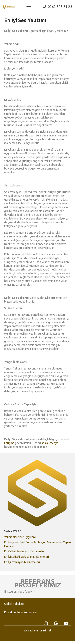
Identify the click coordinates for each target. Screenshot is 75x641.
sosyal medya (49, 443)
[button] (28, 6)
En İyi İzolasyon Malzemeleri (22, 562)
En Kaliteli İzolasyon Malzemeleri (24, 551)
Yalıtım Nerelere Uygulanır (20, 537)
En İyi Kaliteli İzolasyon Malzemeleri (26, 556)
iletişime (9, 443)
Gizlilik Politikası (14, 603)
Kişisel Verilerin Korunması (20, 612)
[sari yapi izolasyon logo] (9, 7)
